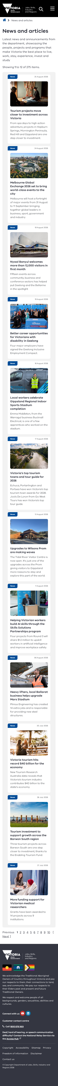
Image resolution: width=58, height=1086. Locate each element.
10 (48, 932)
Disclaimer (36, 1053)
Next (5, 936)
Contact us (8, 1059)
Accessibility (22, 1047)
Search (41, 9)
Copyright (7, 1047)
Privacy (47, 1047)
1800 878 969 (17, 1026)
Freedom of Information (15, 1053)
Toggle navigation (52, 8)
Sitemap (36, 1047)
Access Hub (12, 1038)
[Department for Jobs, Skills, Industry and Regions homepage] (19, 9)
